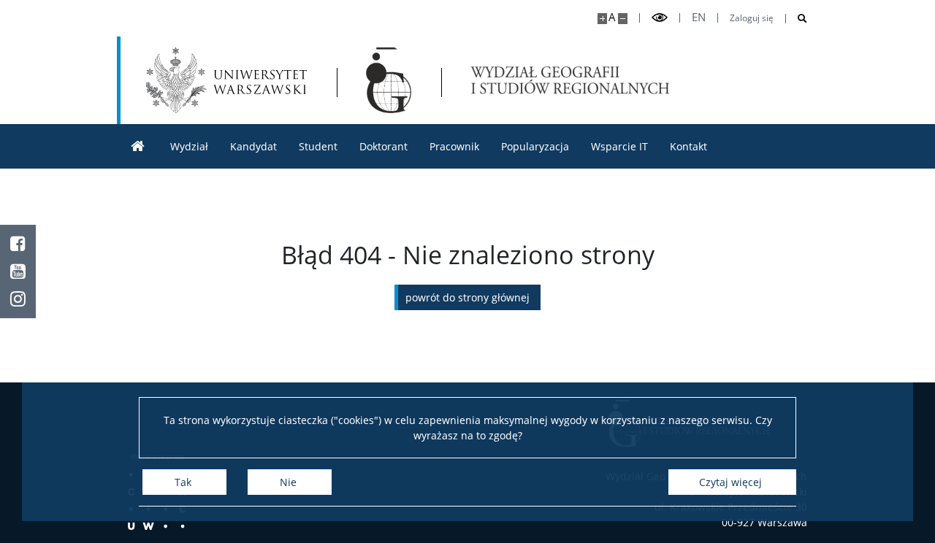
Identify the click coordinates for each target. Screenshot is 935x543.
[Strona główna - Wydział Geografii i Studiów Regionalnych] (388, 80)
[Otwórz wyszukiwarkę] (796, 18)
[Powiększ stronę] (602, 18)
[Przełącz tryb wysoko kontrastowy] (660, 18)
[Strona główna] (138, 146)
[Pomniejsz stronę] (622, 18)
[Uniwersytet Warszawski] (226, 80)
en (699, 17)
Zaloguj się (752, 18)
